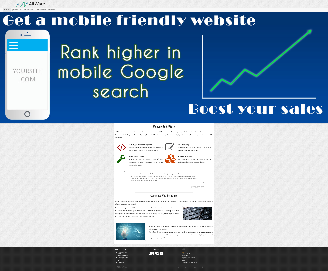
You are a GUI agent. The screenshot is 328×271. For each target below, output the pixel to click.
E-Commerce (121, 262)
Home (7, 10)
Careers (181, 267)
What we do (30, 10)
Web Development (122, 252)
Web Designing (121, 254)
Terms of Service (207, 267)
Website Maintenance (123, 257)
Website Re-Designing (123, 255)
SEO (119, 260)
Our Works (42, 10)
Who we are (18, 10)
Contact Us (53, 10)
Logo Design (121, 259)
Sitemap (198, 267)
